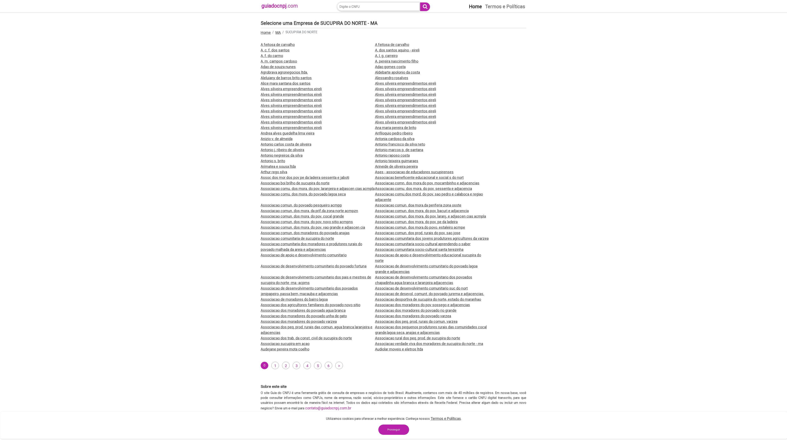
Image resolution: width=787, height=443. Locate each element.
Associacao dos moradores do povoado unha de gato (304, 316)
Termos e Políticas (446, 418)
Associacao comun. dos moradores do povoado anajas (305, 233)
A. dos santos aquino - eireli (397, 50)
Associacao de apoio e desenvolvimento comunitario (304, 255)
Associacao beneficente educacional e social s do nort (419, 177)
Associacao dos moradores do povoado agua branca (303, 310)
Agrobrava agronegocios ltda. (284, 72)
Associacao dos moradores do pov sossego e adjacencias (422, 305)
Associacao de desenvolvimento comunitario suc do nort (421, 288)
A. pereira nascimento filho (396, 61)
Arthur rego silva (274, 172)
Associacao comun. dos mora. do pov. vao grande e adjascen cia (313, 227)
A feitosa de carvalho (278, 44)
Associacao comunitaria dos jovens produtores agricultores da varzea (432, 238)
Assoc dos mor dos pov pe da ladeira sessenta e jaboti (305, 177)
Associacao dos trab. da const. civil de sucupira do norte (306, 338)
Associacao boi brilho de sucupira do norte (295, 183)
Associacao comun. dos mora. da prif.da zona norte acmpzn (309, 211)
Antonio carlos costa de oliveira (286, 144)
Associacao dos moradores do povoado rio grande (415, 310)
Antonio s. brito (273, 161)
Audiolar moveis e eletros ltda (399, 349)
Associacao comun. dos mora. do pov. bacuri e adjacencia (422, 211)
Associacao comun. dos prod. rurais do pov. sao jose (417, 233)
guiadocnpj (280, 6)
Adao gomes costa (390, 67)
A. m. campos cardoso (279, 61)
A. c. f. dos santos (275, 50)
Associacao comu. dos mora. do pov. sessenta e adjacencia (423, 188)
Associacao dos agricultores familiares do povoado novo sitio (310, 305)
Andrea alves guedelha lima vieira (287, 133)
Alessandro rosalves (391, 78)
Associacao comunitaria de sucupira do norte (297, 238)
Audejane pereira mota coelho (285, 349)
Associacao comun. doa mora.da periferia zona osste (418, 205)
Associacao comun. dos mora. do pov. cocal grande (302, 216)
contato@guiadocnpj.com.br (328, 408)
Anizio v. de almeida (276, 139)
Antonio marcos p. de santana (399, 150)
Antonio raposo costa (392, 155)
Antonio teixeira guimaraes (396, 161)
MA (278, 32)
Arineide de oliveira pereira (396, 166)
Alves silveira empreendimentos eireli (405, 83)
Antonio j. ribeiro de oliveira (282, 150)
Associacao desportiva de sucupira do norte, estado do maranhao (428, 299)
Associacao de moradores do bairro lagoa (294, 299)
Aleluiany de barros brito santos (286, 78)
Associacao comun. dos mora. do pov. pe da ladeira (416, 222)
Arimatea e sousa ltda (278, 166)
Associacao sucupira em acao (285, 343)
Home (266, 32)
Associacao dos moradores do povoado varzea (413, 316)
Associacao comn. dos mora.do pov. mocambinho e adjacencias (427, 183)
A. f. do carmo (272, 56)
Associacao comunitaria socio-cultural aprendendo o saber (423, 244)
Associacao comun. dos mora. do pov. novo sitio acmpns (307, 222)
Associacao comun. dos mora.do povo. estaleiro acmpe (420, 227)
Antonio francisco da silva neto (400, 144)
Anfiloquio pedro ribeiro (394, 133)
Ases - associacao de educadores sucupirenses (414, 172)
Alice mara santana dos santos (285, 83)
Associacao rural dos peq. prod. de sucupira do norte (417, 338)
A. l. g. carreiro (386, 56)
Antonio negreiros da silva (282, 155)
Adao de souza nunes (278, 67)
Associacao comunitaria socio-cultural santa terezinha (419, 249)
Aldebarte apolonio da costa (397, 72)
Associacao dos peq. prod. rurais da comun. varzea (416, 321)
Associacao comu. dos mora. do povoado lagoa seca (303, 194)
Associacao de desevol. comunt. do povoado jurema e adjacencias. (429, 294)
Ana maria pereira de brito (395, 128)
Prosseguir (393, 429)
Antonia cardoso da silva (394, 139)
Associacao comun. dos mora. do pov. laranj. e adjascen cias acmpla (430, 216)
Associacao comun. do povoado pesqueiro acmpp (301, 205)
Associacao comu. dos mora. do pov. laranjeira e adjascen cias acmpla (318, 188)
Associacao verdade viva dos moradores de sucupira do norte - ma (429, 343)
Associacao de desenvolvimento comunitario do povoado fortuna (313, 266)
